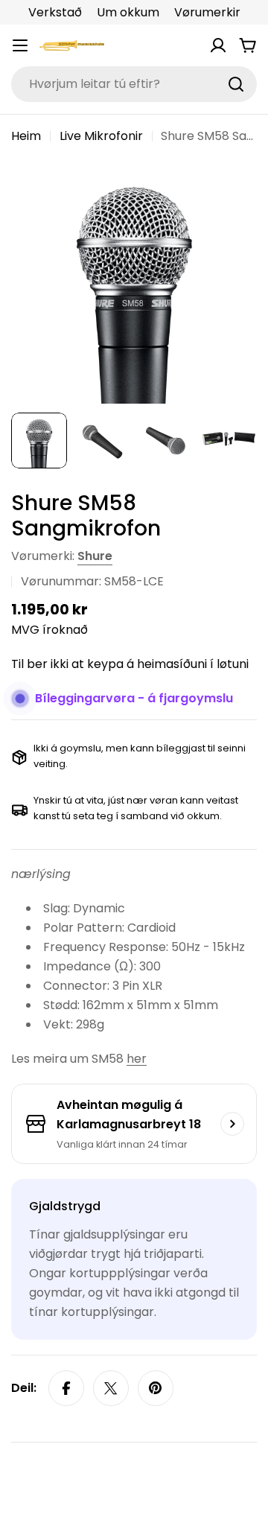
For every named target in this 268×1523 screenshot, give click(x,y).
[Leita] (236, 84)
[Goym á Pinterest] (155, 1388)
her (137, 1058)
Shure (94, 556)
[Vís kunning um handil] (232, 1124)
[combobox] (134, 84)
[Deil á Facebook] (66, 1388)
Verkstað (55, 12)
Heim (26, 135)
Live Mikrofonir (101, 135)
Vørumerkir (207, 12)
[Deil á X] (111, 1388)
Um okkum (128, 12)
